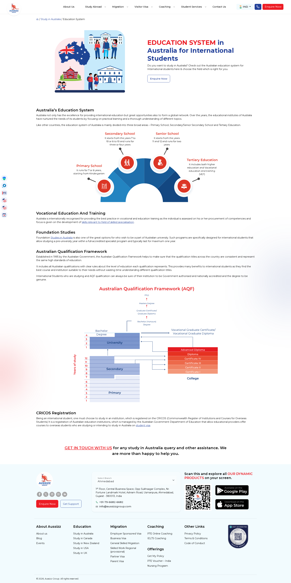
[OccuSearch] (4, 185)
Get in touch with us (88, 447)
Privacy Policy (192, 533)
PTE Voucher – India (159, 560)
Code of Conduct (194, 543)
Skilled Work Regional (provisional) (123, 550)
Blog (39, 538)
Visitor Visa (141, 6)
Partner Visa (117, 556)
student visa (143, 425)
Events (40, 543)
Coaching (164, 6)
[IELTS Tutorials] (4, 207)
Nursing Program (157, 565)
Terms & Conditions (195, 538)
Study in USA (81, 548)
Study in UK (80, 553)
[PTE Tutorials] (4, 200)
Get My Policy (155, 556)
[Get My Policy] (4, 178)
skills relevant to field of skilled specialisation (108, 222)
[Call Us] (258, 7)
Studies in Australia (62, 237)
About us (41, 533)
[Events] (4, 214)
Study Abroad (93, 6)
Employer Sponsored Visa (125, 533)
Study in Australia (51, 19)
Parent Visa (117, 561)
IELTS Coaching (156, 538)
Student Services (191, 6)
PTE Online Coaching (159, 533)
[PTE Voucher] (4, 192)
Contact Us (219, 6)
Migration (118, 6)
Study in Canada (82, 538)
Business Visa (118, 538)
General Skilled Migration (124, 543)
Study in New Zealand (86, 543)
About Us (68, 6)
